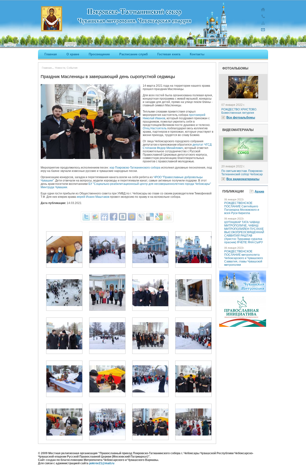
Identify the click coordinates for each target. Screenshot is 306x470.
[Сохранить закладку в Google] (159, 217)
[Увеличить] (64, 262)
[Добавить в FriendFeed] (104, 217)
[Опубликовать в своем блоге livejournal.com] (141, 217)
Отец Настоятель (155, 128)
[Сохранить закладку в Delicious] (150, 217)
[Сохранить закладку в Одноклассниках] (168, 217)
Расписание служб (133, 54)
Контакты (197, 54)
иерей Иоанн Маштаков (93, 196)
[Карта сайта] (263, 25)
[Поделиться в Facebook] (113, 217)
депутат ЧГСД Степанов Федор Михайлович (177, 146)
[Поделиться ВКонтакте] (122, 217)
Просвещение (99, 54)
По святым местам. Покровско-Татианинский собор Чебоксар (242, 172)
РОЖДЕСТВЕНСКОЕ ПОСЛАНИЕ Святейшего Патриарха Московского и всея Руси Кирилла (241, 208)
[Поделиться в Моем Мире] (132, 217)
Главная (50, 54)
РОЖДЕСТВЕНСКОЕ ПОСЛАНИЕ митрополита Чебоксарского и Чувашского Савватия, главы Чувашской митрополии (243, 258)
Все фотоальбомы (240, 117)
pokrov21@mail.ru (101, 463)
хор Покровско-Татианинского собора (134, 167)
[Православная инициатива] (242, 326)
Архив (259, 191)
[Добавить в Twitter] (86, 217)
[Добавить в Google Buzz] (95, 217)
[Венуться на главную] (263, 12)
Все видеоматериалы (242, 179)
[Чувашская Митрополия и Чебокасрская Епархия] (242, 291)
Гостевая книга (168, 54)
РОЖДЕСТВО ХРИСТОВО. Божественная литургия (239, 111)
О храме (72, 54)
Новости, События (66, 67)
